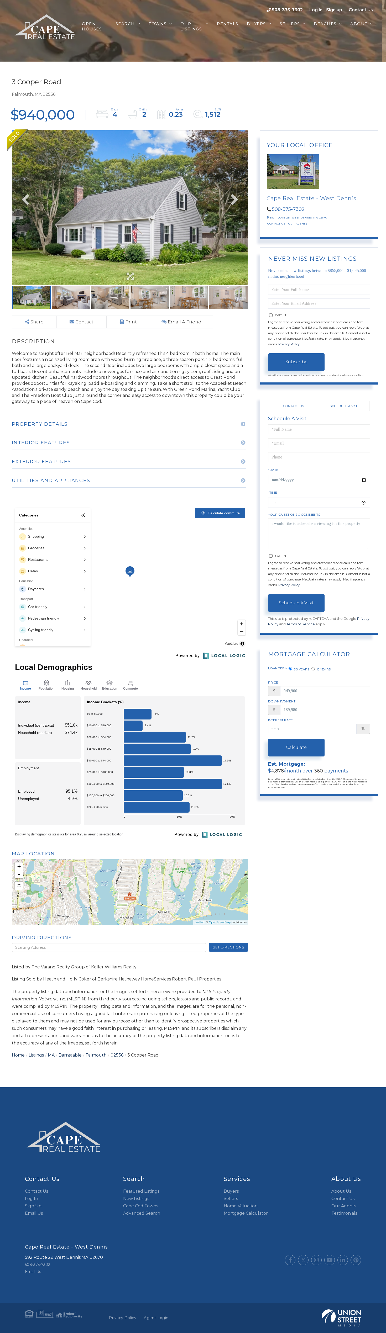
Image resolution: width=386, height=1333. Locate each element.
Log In (31, 1198)
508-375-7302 (287, 9)
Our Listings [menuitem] (191, 26)
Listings (36, 1055)
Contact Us (361, 9)
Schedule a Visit (344, 406)
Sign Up (33, 1205)
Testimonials (344, 1213)
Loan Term (278, 668)
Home (18, 1055)
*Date (273, 470)
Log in (315, 9)
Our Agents (297, 223)
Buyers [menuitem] (256, 23)
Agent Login (156, 1317)
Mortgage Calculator (246, 1213)
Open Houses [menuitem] (92, 26)
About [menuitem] (359, 23)
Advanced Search (141, 1213)
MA (51, 1055)
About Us (341, 1191)
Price (273, 682)
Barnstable (70, 1055)
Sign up (334, 9)
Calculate (296, 747)
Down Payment (281, 701)
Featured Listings (141, 1191)
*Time (272, 492)
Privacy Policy (289, 344)
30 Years (301, 669)
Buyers (231, 1191)
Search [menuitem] (125, 23)
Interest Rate (280, 720)
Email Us (34, 1213)
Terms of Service (300, 624)
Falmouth (96, 1055)
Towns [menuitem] (158, 23)
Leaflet (199, 922)
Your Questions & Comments (294, 514)
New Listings (136, 1198)
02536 (117, 1055)
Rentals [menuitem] (227, 23)
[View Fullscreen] (19, 886)
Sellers (231, 1198)
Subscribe (296, 361)
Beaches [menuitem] (325, 23)
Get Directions (228, 947)
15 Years (323, 669)
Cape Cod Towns (140, 1205)
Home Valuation (241, 1205)
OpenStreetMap (220, 922)
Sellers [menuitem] (290, 23)
